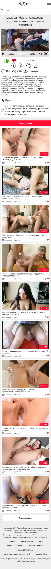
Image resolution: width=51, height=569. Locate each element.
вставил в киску (12, 112)
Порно (8, 100)
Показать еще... (25, 518)
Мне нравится (6, 61)
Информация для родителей (17, 554)
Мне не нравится (13, 61)
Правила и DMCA (25, 550)
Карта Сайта (41, 554)
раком (8, 106)
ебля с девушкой (13, 109)
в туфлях (22, 114)
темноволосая (29, 109)
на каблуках (10, 114)
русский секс (44, 109)
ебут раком (18, 106)
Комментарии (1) (36, 65)
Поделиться (28, 65)
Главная (11, 541)
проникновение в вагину (33, 112)
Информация (13, 65)
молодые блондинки (35, 106)
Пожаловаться (21, 65)
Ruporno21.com (22, 528)
